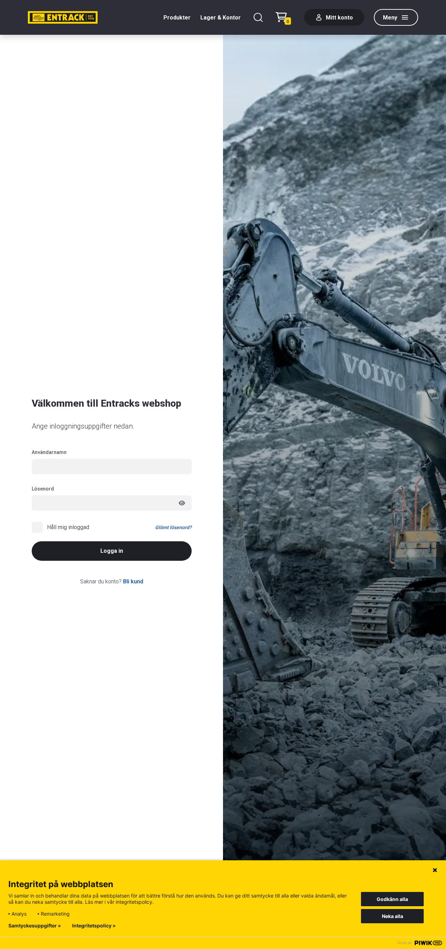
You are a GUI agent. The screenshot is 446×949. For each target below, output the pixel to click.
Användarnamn (49, 452)
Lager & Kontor (220, 17)
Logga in (111, 551)
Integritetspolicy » (94, 925)
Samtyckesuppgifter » (34, 925)
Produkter (177, 17)
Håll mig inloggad (68, 527)
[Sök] (258, 17)
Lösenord (43, 489)
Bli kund (133, 581)
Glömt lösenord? (173, 527)
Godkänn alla (392, 899)
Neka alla (392, 916)
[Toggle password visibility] (182, 503)
